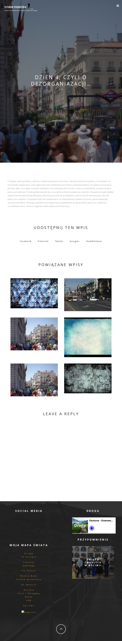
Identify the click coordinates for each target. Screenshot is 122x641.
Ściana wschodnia (29, 579)
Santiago (29, 565)
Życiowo (28, 605)
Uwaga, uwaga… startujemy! (87, 377)
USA (29, 600)
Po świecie (29, 584)
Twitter (59, 241)
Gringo (29, 553)
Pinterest (43, 241)
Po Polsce (29, 570)
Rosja (29, 597)
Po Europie (29, 557)
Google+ (75, 241)
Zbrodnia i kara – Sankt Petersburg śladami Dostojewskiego (87, 294)
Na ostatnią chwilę (34, 292)
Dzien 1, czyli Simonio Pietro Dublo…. (34, 379)
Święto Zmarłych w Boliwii (93, 562)
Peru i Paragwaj (29, 593)
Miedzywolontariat (88, 336)
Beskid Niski (29, 576)
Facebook (25, 241)
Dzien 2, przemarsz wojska (34, 333)
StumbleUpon (94, 241)
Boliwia (29, 590)
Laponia (28, 562)
